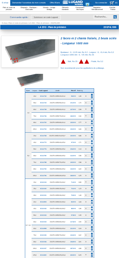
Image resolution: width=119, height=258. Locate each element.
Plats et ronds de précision (9, 8)
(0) (116, 3)
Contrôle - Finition (112, 8)
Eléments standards (65, 8)
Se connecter (101, 3)
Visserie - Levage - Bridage (49, 8)
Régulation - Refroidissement (97, 8)
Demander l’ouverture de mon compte (29, 3)
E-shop (5, 3)
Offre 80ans (55, 3)
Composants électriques (80, 8)
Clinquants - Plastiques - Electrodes (29, 8)
